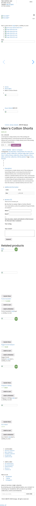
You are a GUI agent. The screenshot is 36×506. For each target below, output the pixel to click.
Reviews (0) (8, 200)
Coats (32, 157)
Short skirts (8, 89)
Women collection (10, 450)
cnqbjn (13, 25)
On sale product (9, 463)
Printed (3, 159)
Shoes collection (14, 155)
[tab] (20, 176)
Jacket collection (12, 153)
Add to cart (16, 145)
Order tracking (8, 466)
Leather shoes (8, 456)
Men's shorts (30, 153)
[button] (32, 62)
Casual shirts (20, 152)
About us (7, 468)
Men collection (8, 452)
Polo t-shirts (5, 155)
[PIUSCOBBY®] (5, 16)
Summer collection (11, 157)
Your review (8, 228)
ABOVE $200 (10, 4)
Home (6, 87)
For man (27, 152)
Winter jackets (21, 157)
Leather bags (22, 153)
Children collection (10, 453)
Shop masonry (24, 155)
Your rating (8, 224)
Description (8, 168)
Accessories (12, 152)
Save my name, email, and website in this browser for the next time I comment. (19, 220)
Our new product (9, 465)
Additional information (11, 187)
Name (7, 210)
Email (7, 214)
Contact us (8, 469)
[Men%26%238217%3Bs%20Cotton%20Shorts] (5, 160)
